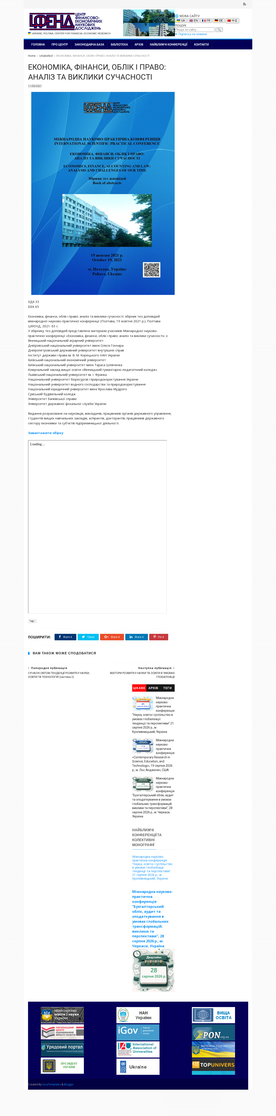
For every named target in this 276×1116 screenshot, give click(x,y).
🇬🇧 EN (193, 20)
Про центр (60, 44)
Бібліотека (119, 44)
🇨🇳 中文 (232, 20)
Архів (139, 44)
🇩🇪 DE (219, 20)
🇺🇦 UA (181, 20)
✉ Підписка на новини (191, 34)
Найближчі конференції (168, 44)
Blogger (69, 1084)
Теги (167, 688)
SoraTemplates (51, 1084)
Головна (38, 44)
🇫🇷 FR (206, 20)
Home (32, 56)
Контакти (201, 44)
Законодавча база (89, 44)
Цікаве (139, 688)
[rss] (244, 4)
